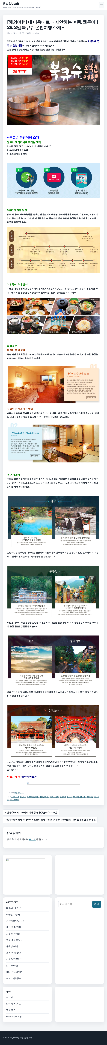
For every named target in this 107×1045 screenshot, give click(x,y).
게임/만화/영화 (13, 927)
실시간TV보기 (13, 965)
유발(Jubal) (11, 4)
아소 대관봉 (54, 797)
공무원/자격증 (13, 933)
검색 (96, 904)
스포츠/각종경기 (14, 959)
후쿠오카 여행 (14, 800)
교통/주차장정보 (14, 940)
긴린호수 (23, 797)
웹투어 (69, 797)
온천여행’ (63, 797)
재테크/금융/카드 (14, 972)
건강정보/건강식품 (15, 920)
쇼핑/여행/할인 (13, 952)
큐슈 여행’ (90, 797)
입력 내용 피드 (13, 1003)
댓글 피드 (11, 1010)
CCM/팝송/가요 (14, 908)
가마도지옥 (15, 797)
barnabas (35, 33)
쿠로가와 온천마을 (79, 797)
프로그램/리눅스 (14, 978)
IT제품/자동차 (13, 914)
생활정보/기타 (19, 793)
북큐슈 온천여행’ (33, 797)
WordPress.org (14, 1016)
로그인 (32, 839)
